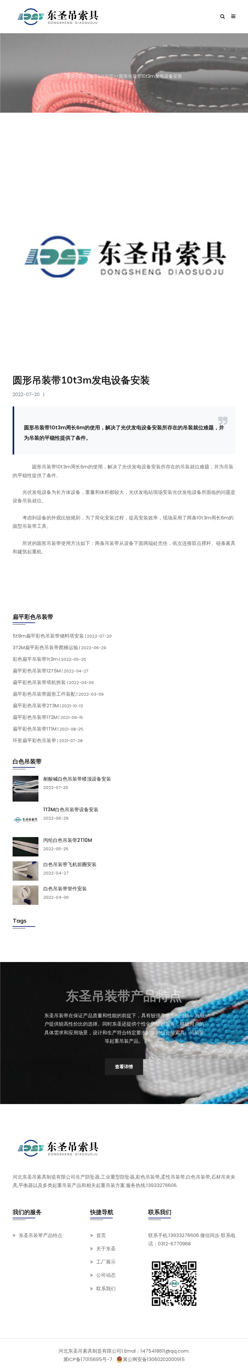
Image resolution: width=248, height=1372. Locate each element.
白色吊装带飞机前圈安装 (70, 864)
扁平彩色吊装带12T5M (50, 670)
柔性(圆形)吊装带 (96, 76)
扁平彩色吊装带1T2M (48, 717)
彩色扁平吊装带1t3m (49, 659)
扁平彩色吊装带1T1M (48, 728)
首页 (70, 76)
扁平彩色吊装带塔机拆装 (53, 682)
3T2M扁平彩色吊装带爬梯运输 (59, 647)
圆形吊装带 (44, 466)
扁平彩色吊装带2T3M (48, 705)
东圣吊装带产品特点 (40, 1235)
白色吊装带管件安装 (65, 889)
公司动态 (106, 1275)
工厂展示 (106, 1261)
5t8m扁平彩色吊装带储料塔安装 (62, 635)
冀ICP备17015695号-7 (87, 1359)
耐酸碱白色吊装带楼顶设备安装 (77, 779)
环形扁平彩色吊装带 (48, 740)
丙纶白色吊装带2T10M (67, 840)
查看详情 (124, 1066)
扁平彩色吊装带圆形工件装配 (58, 694)
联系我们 (106, 1288)
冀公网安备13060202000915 (154, 1359)
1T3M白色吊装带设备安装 (70, 809)
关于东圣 (106, 1248)
